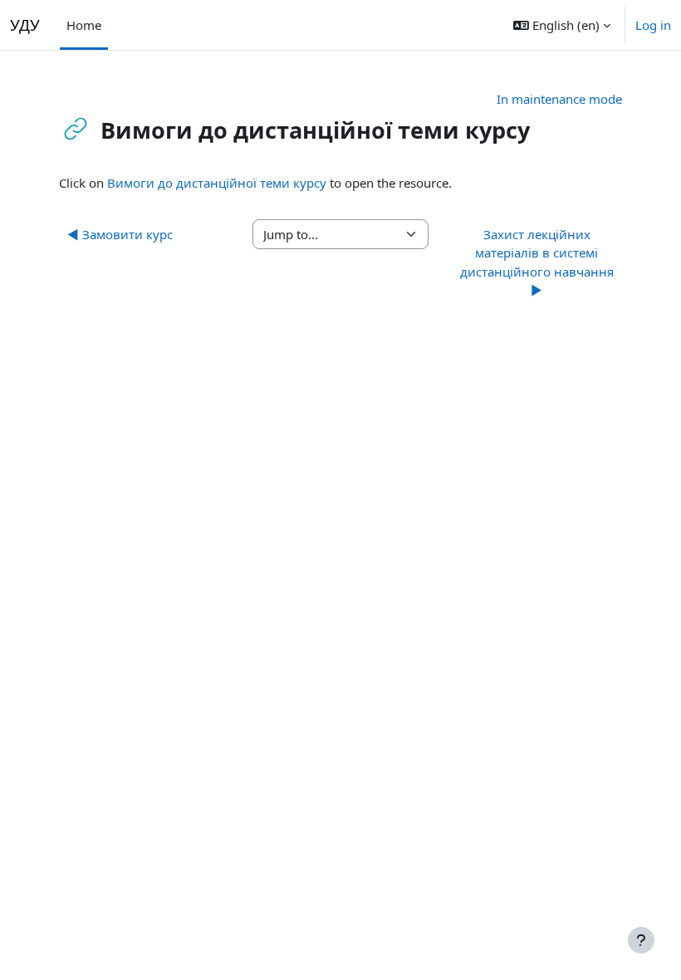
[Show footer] (641, 940)
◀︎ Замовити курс (120, 234)
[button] (561, 25)
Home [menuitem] (83, 25)
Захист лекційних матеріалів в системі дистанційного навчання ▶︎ (537, 262)
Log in (653, 25)
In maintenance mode (559, 99)
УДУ (25, 24)
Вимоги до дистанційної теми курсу (218, 182)
